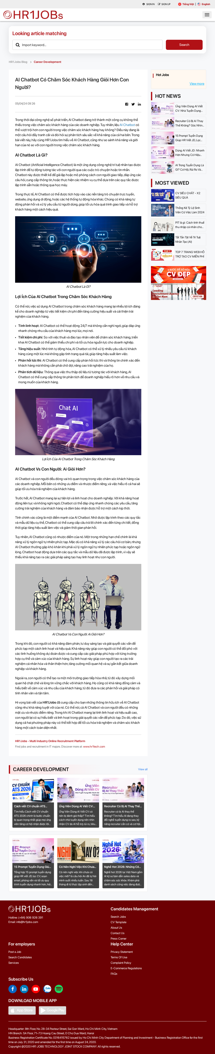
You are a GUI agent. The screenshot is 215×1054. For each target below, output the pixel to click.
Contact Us (118, 933)
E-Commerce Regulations (126, 968)
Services (13, 962)
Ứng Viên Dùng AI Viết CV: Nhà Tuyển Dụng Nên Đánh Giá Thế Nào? (76, 807)
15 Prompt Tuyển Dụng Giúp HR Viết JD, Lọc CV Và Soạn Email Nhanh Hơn (32, 867)
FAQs (114, 973)
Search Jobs (118, 916)
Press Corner (118, 938)
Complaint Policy (121, 962)
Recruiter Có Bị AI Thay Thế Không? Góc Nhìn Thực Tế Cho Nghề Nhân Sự (122, 807)
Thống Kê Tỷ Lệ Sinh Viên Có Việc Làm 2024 (189, 210)
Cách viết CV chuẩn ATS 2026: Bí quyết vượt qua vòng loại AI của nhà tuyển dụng (33, 807)
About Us (116, 927)
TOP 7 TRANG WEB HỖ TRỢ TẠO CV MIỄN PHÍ (190, 254)
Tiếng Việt (188, 4)
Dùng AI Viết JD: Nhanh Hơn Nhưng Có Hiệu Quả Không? (190, 153)
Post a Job (14, 951)
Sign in (150, 4)
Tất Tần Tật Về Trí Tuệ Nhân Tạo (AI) (188, 239)
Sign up (165, 4)
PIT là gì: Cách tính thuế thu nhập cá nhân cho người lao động (189, 225)
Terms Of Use (119, 957)
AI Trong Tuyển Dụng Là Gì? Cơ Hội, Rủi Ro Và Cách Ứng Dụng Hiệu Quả (189, 167)
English (206, 4)
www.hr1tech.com (94, 746)
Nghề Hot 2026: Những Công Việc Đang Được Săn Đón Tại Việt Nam (123, 867)
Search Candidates (20, 957)
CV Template (118, 922)
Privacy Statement (122, 951)
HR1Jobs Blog (18, 62)
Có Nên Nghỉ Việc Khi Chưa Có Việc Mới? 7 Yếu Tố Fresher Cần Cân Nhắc (76, 867)
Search (184, 45)
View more (197, 84)
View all (143, 769)
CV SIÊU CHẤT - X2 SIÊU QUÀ (187, 195)
